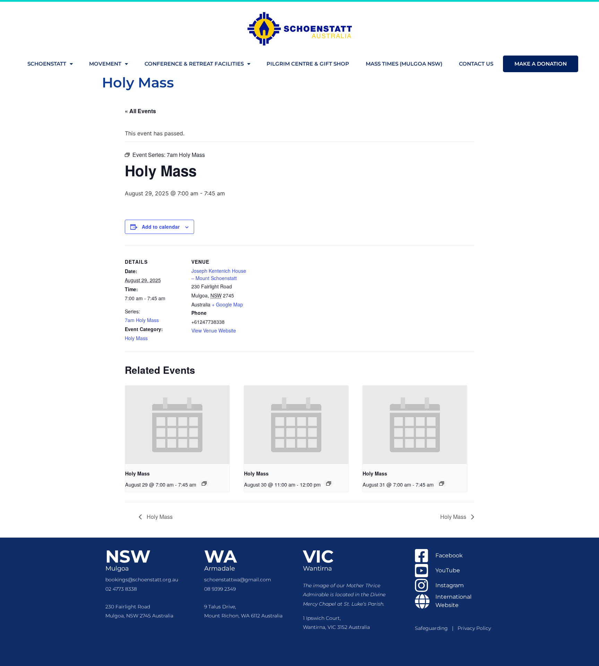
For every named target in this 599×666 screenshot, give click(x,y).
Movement (105, 63)
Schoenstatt (46, 63)
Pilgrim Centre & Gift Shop (308, 63)
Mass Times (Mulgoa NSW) (404, 63)
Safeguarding (433, 628)
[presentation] (177, 425)
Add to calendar (161, 226)
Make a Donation (540, 63)
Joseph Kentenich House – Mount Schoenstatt (218, 274)
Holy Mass (136, 338)
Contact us (476, 63)
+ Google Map (227, 304)
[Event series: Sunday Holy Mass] (328, 483)
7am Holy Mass (142, 320)
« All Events (140, 111)
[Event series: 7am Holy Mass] (204, 483)
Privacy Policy (474, 628)
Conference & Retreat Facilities (194, 63)
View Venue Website (213, 330)
